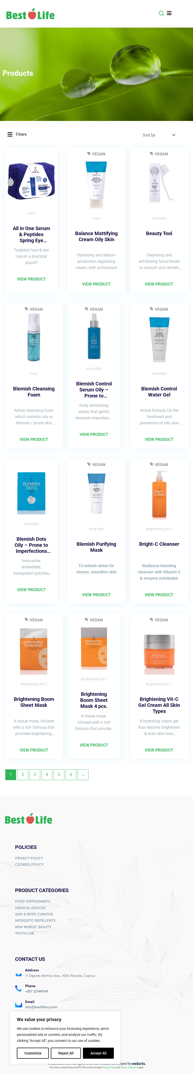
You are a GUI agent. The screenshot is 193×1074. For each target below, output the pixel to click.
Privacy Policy (109, 1067)
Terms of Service (129, 1067)
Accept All (98, 1053)
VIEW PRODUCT (31, 279)
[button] (161, 13)
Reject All (66, 1053)
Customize (32, 1053)
